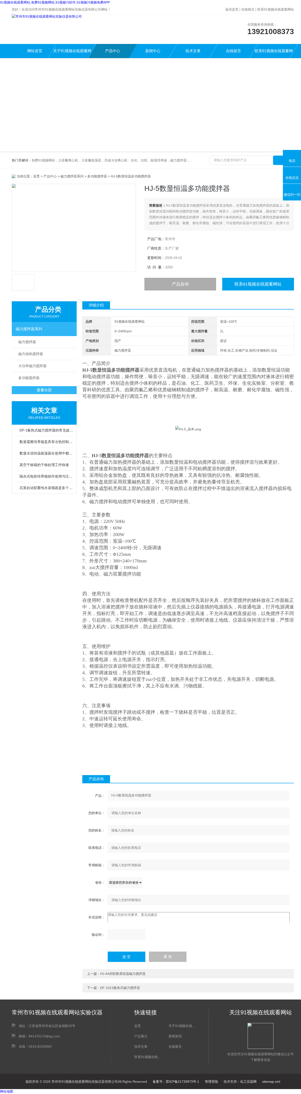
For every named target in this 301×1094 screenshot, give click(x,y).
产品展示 (140, 1036)
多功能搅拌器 (97, 176)
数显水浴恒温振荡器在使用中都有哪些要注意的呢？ (47, 453)
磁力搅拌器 (27, 342)
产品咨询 (180, 284)
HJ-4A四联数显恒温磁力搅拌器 (123, 974)
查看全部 (44, 390)
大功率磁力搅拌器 (32, 366)
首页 (36, 176)
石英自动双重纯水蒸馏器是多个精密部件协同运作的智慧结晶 (47, 488)
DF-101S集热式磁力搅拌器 (120, 988)
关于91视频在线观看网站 (72, 53)
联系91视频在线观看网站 (275, 9)
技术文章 (193, 51)
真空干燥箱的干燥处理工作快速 (44, 465)
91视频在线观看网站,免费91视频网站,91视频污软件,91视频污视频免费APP (55, 2)
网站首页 (34, 51)
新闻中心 (152, 51)
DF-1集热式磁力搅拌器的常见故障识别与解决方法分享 (47, 430)
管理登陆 (211, 1081)
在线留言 (247, 9)
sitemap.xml (271, 1081)
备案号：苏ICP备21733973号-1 (176, 1081)
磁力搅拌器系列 (71, 176)
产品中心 (112, 51)
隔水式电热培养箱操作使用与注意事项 (47, 476)
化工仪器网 (248, 1081)
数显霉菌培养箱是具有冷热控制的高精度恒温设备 (47, 442)
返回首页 (231, 9)
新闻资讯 (175, 1036)
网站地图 (6, 1091)
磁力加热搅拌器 (30, 354)
